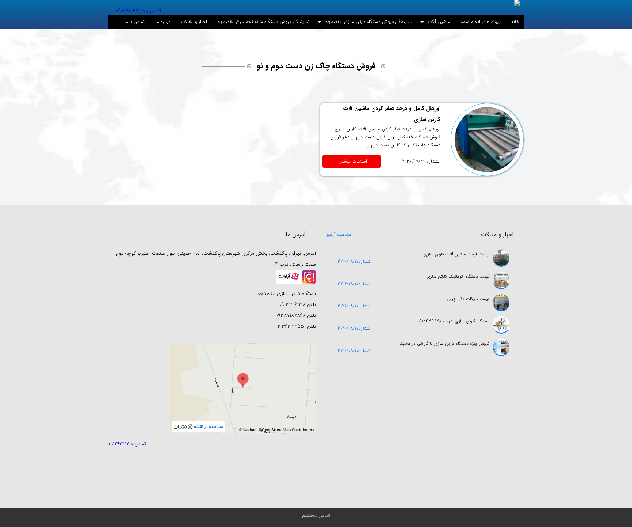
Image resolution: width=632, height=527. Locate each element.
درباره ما (162, 22)
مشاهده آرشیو (338, 234)
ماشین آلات (439, 22)
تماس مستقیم (316, 515)
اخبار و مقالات (194, 22)
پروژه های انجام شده (481, 22)
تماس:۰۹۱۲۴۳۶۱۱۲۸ (138, 10)
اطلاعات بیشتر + (351, 161)
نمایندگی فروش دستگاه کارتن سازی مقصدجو (369, 22)
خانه (515, 22)
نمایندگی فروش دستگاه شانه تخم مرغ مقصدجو (263, 22)
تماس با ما (134, 22)
